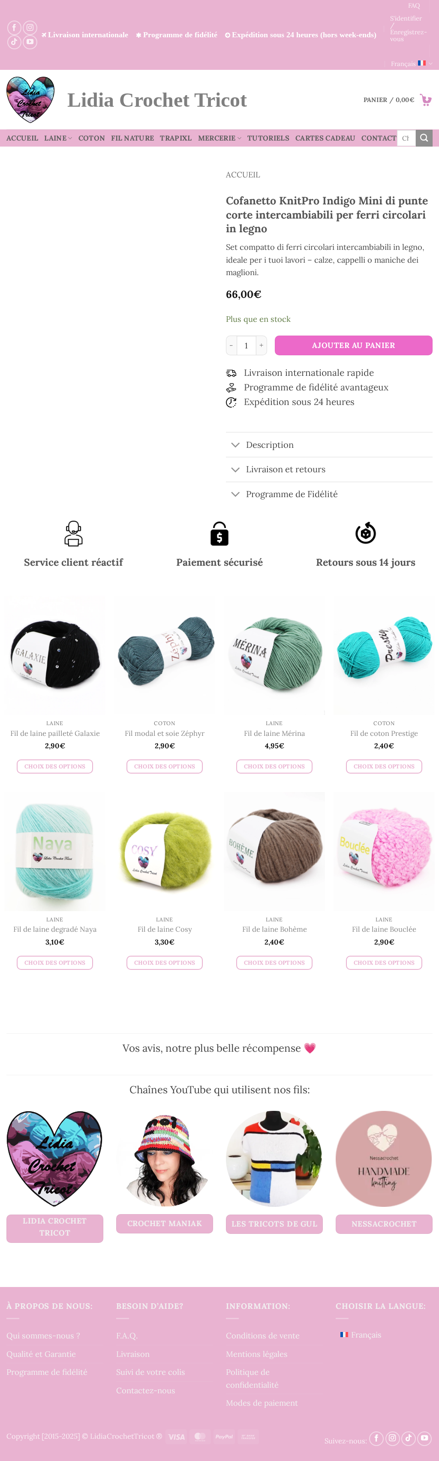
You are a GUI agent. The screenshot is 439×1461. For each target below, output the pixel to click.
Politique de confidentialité (252, 1378)
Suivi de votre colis (150, 1372)
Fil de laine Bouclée (384, 929)
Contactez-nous (145, 1390)
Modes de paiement (262, 1403)
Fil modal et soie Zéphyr (164, 733)
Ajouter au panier (353, 345)
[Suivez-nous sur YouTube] (30, 42)
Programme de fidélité (46, 1372)
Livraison (133, 1353)
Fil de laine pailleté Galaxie (55, 733)
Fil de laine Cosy (165, 929)
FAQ (414, 5)
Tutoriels (268, 138)
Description (270, 444)
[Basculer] (235, 445)
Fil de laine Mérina (274, 733)
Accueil (22, 138)
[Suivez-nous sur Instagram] (30, 28)
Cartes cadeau (325, 138)
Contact (379, 138)
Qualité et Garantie (41, 1353)
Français (403, 64)
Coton (91, 138)
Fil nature (132, 138)
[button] (398, 100)
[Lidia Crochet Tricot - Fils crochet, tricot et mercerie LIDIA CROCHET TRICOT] (30, 100)
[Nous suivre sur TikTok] (14, 42)
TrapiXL (176, 138)
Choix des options (55, 766)
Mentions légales (257, 1353)
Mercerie (217, 138)
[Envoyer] (424, 138)
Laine (55, 138)
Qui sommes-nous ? (43, 1335)
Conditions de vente (263, 1335)
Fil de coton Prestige (384, 733)
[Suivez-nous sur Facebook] (14, 28)
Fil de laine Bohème (274, 929)
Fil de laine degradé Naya (55, 929)
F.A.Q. (127, 1335)
